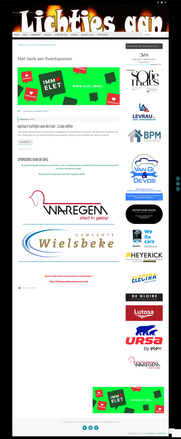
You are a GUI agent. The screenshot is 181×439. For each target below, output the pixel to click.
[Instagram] (162, 2)
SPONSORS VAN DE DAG (33, 159)
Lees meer (24, 142)
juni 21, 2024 (26, 149)
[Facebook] (158, 2)
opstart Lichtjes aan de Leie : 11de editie (45, 126)
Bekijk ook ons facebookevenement (37, 44)
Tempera (151, 433)
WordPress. (161, 433)
